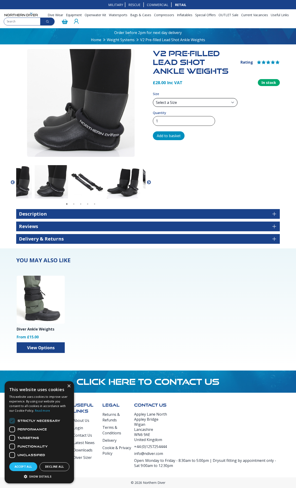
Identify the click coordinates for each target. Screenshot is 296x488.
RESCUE (134, 5)
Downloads (82, 450)
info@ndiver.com (148, 453)
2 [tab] (73, 204)
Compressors (164, 15)
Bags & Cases (140, 15)
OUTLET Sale (228, 15)
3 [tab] (80, 204)
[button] (39, 476)
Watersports (118, 15)
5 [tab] (94, 204)
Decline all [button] (54, 467)
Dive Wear (55, 15)
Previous (12, 182)
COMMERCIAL (157, 5)
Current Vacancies (254, 15)
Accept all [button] (23, 467)
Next (149, 182)
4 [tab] (87, 204)
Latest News (84, 442)
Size (156, 94)
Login (78, 427)
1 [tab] (67, 204)
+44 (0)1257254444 (150, 446)
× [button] (69, 386)
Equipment (74, 15)
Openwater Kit (95, 15)
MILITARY (115, 5)
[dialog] (39, 432)
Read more (42, 411)
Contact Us (82, 435)
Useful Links (280, 15)
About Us (81, 420)
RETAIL (180, 5)
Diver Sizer (82, 457)
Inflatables (184, 15)
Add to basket (169, 135)
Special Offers (205, 15)
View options (41, 347)
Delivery (109, 440)
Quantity (159, 113)
